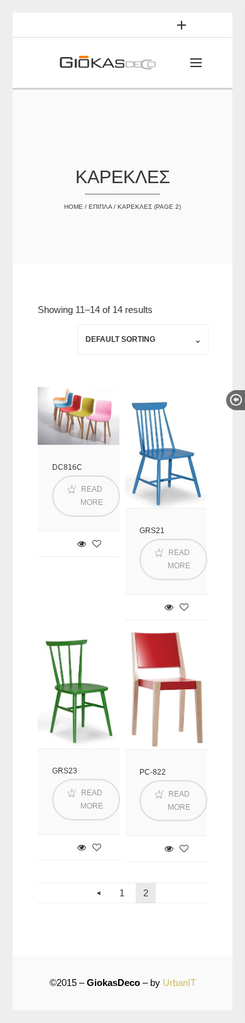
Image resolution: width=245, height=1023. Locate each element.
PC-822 (152, 772)
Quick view (82, 544)
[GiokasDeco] (112, 63)
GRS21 (152, 530)
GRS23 (64, 770)
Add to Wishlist (97, 544)
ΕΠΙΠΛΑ (100, 206)
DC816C (67, 467)
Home (73, 206)
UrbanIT (179, 982)
